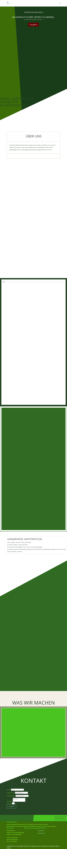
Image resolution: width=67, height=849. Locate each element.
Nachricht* (9, 801)
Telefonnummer (11, 796)
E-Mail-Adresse (11, 793)
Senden (11, 806)
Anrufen (60, 818)
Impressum (41, 830)
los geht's (33, 25)
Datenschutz (41, 833)
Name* (9, 789)
